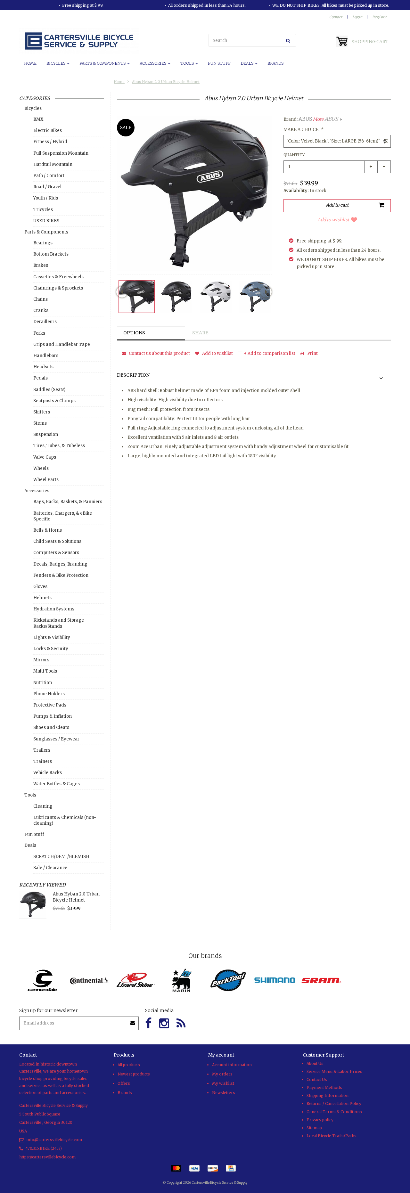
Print (312, 353)
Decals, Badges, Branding (60, 564)
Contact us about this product (159, 353)
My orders (222, 1074)
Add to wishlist (333, 220)
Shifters (41, 412)
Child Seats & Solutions (57, 541)
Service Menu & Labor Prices (334, 1071)
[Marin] (181, 980)
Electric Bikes (47, 130)
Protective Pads (49, 705)
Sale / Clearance (50, 867)
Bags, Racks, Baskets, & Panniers (67, 501)
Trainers (42, 761)
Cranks (40, 310)
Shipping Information (327, 1095)
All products (129, 1064)
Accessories (153, 63)
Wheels (41, 468)
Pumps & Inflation (52, 716)
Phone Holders (49, 694)
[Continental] (89, 980)
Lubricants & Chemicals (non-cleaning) (64, 820)
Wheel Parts (46, 479)
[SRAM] (321, 980)
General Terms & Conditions (334, 1111)
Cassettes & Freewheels (58, 277)
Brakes (40, 265)
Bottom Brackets (51, 254)
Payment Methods (324, 1087)
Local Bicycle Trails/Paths (332, 1135)
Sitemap (314, 1127)
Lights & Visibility (51, 637)
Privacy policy (320, 1119)
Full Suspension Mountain (60, 153)
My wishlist (223, 1083)
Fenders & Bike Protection (60, 575)
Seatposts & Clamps (54, 401)
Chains (40, 299)
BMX (38, 119)
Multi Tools (45, 671)
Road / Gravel (47, 187)
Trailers (41, 750)
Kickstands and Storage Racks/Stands (58, 623)
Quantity (294, 154)
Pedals (40, 378)
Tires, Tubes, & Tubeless (59, 445)
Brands (275, 63)
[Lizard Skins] (135, 980)
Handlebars (45, 355)
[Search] (288, 40)
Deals (247, 63)
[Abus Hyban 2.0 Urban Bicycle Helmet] (137, 296)
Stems (40, 423)
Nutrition (42, 682)
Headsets (43, 367)
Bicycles (56, 63)
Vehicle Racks (47, 772)
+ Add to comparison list (269, 353)
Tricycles (43, 209)
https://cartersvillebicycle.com (47, 1157)
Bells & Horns (47, 530)
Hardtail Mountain (52, 164)
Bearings (43, 243)
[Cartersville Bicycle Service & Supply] (110, 41)
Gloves (40, 586)
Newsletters (223, 1092)
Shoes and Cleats (51, 727)
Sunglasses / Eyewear (56, 739)
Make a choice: (303, 129)
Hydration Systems (53, 609)
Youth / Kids (45, 198)
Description (133, 375)
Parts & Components (103, 63)
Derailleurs (45, 321)
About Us (315, 1063)
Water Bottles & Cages (56, 784)
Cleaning (43, 806)
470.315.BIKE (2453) (43, 1148)
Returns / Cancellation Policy (334, 1103)
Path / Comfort (48, 175)
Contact (335, 17)
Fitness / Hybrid (50, 141)
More (325, 119)
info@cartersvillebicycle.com (54, 1139)
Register (379, 17)
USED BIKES (46, 221)
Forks (39, 333)
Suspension (45, 434)
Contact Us (317, 1079)
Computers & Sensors (56, 552)
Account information (232, 1064)
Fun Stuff (219, 63)
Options (134, 333)
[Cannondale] (42, 980)
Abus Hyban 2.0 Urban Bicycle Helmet (166, 81)
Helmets (42, 598)
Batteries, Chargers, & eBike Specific (62, 516)
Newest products (134, 1074)
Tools (187, 63)
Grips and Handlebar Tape (61, 344)
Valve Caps (44, 457)
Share (200, 333)
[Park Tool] (228, 980)
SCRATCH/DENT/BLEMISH (61, 856)
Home (30, 63)
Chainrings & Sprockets (58, 288)
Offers (124, 1083)
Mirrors (41, 660)
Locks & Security (50, 648)
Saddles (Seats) (49, 389)
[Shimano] (274, 980)
